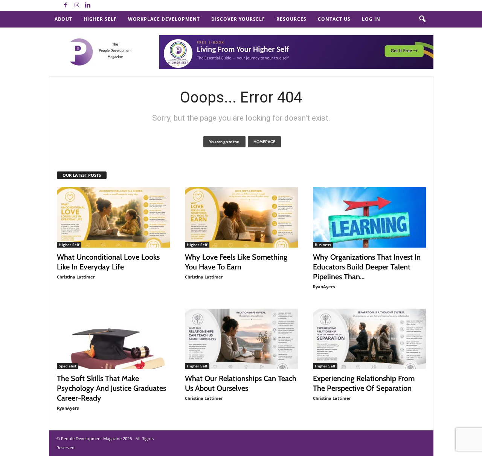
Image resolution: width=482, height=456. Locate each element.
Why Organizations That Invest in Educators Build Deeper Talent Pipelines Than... (367, 266)
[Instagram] (76, 5)
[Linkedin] (88, 5)
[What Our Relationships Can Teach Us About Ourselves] (241, 339)
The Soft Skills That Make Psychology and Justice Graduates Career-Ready (111, 388)
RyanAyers (324, 286)
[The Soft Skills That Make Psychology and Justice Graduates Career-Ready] (113, 339)
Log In (371, 19)
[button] (422, 19)
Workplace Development (164, 19)
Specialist (67, 366)
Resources (291, 19)
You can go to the (224, 141)
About (63, 19)
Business (323, 244)
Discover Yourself (238, 19)
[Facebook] (65, 5)
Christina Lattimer (76, 277)
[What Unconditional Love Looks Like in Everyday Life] (113, 217)
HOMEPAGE (264, 141)
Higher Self (100, 19)
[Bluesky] (99, 5)
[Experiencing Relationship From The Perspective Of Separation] (369, 339)
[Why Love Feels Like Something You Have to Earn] (241, 217)
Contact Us (334, 19)
